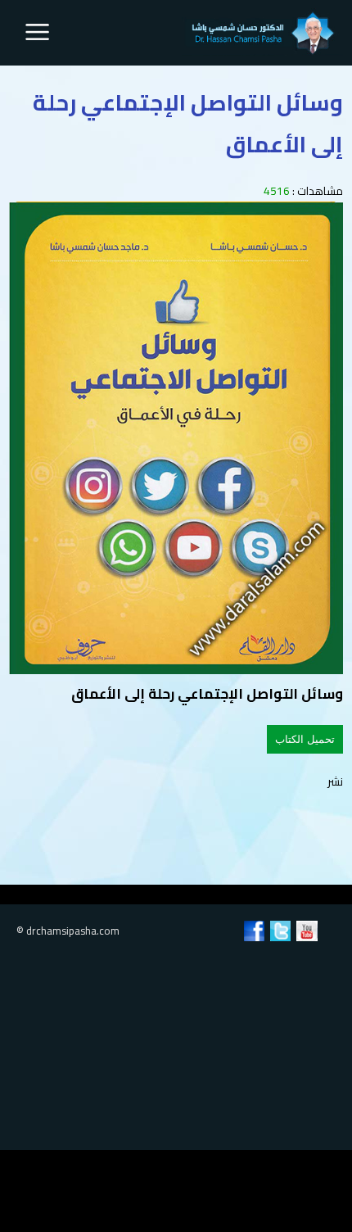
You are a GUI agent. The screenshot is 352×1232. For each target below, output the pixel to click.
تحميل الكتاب (305, 739)
